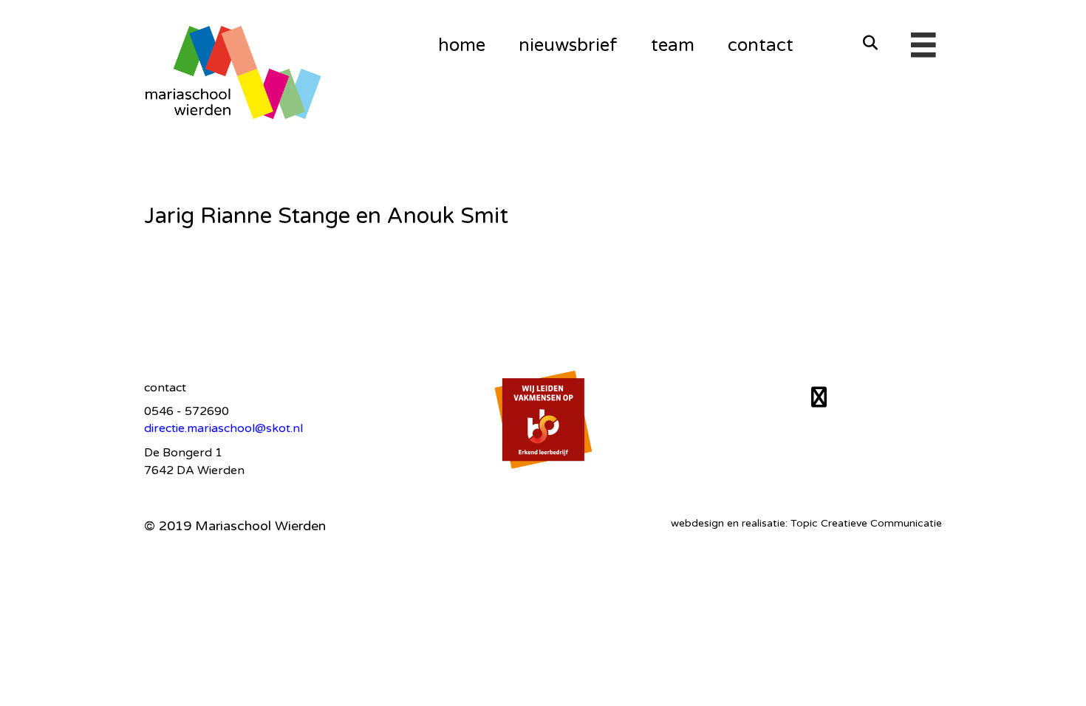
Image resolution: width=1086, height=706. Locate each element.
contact (760, 45)
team (672, 45)
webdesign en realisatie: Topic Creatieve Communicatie (806, 523)
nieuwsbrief (568, 45)
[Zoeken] (866, 43)
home (461, 45)
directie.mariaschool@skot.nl (223, 428)
